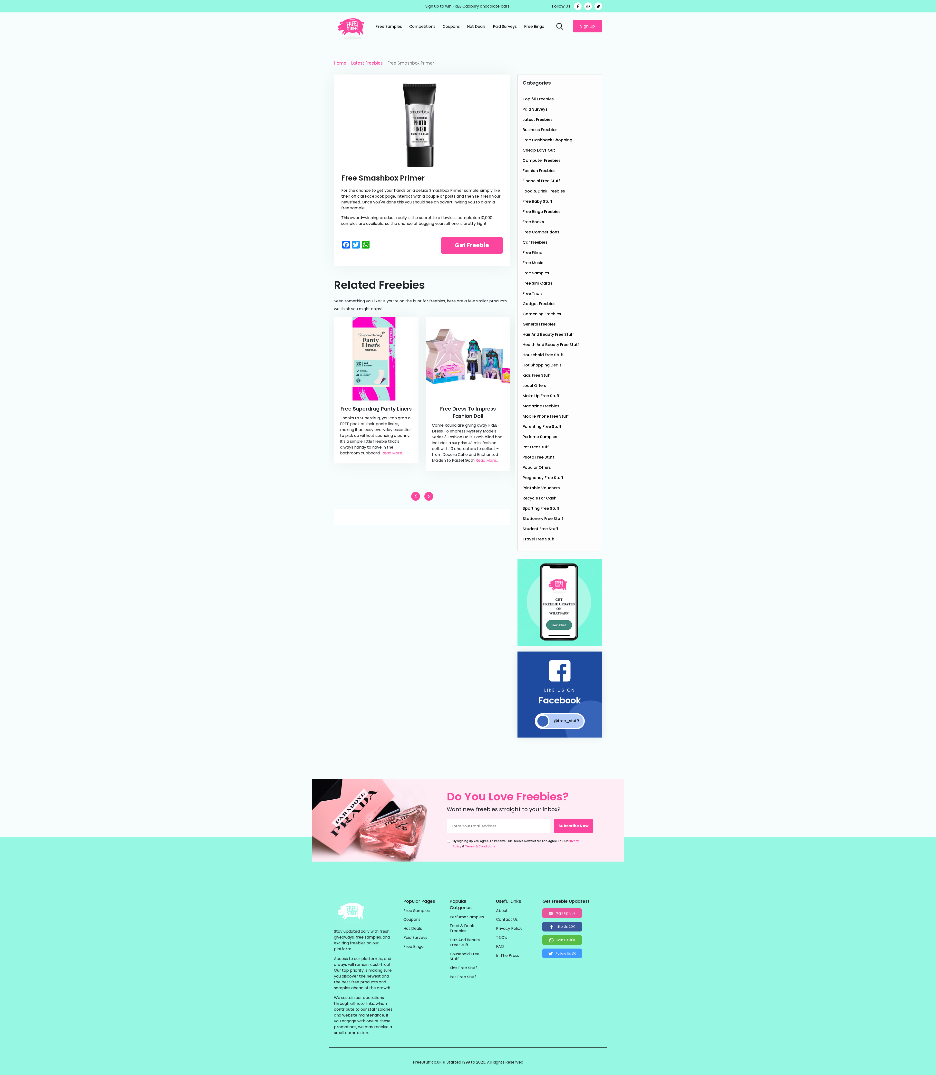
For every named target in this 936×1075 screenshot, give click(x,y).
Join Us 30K (565, 940)
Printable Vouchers (541, 488)
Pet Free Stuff (536, 447)
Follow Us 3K (565, 953)
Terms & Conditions (480, 846)
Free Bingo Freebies (542, 211)
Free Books (533, 222)
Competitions (422, 26)
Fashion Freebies (539, 170)
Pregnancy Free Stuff (543, 477)
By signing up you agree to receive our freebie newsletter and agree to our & (516, 843)
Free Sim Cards (537, 283)
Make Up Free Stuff (541, 396)
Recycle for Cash (539, 498)
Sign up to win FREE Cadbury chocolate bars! (468, 6)
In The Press (507, 955)
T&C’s (501, 937)
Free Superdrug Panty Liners (376, 408)
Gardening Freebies (542, 314)
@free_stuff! (566, 721)
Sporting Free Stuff (541, 508)
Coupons (451, 26)
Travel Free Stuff (539, 539)
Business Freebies (540, 130)
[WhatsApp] (588, 6)
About (502, 910)
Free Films (532, 252)
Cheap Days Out (539, 150)
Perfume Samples (540, 437)
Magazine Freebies (541, 406)
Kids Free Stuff (537, 375)
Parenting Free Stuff (542, 426)
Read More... (392, 453)
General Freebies (539, 324)
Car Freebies (535, 242)
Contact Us (507, 919)
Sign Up (587, 26)
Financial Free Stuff (541, 181)
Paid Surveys (505, 26)
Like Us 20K (565, 926)
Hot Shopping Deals (542, 365)
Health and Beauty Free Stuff (551, 344)
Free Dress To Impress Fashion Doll (468, 412)
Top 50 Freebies (538, 99)
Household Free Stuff (543, 355)
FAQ (500, 946)
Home (340, 63)
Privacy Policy (509, 928)
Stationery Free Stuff (543, 518)
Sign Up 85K (565, 913)
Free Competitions (541, 232)
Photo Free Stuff (538, 457)
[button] (428, 496)
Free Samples (389, 26)
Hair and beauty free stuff (548, 334)
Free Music (533, 263)
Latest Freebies (367, 63)
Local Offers (534, 385)
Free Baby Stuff (537, 201)
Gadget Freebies (539, 304)
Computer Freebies (542, 160)
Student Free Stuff (540, 529)
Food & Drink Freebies (544, 191)
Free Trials (533, 293)
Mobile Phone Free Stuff (546, 416)
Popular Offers (537, 467)
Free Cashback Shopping (547, 140)
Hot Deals (476, 26)
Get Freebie (472, 245)
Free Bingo (534, 26)
